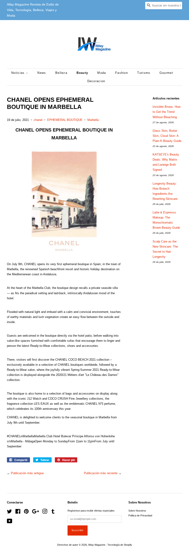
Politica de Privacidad (140, 515)
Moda (101, 73)
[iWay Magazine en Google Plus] (35, 512)
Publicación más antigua (27, 473)
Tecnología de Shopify (119, 544)
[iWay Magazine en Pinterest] (26, 512)
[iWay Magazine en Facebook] (18, 512)
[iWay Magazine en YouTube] (9, 522)
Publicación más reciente (101, 473)
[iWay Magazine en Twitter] (9, 512)
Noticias (18, 73)
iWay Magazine (97, 544)
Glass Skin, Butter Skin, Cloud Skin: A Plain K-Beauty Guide (167, 136)
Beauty (82, 73)
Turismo (143, 73)
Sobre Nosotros (137, 510)
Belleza (61, 73)
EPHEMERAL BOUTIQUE (65, 120)
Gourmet (166, 73)
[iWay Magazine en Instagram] (44, 512)
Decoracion (96, 81)
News (41, 73)
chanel (38, 120)
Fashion (121, 73)
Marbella (93, 120)
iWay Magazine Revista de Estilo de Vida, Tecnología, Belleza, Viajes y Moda (33, 10)
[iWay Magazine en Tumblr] (53, 512)
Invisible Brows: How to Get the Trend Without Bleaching (166, 112)
